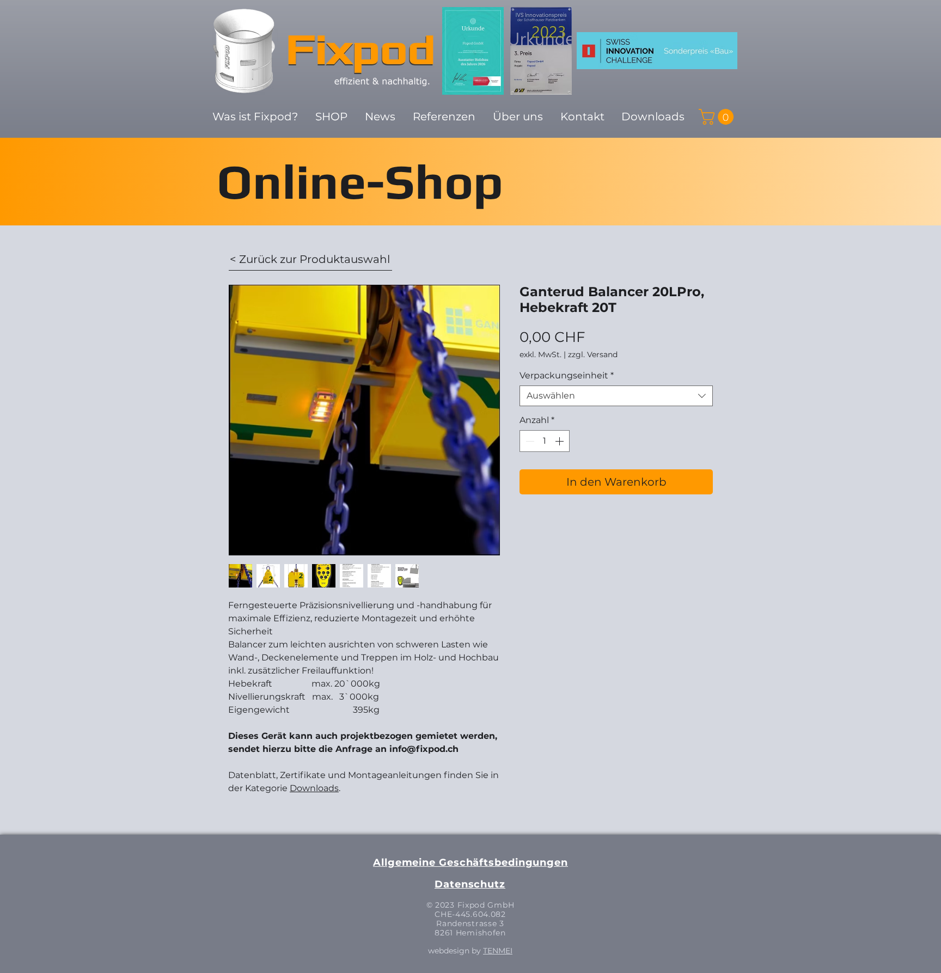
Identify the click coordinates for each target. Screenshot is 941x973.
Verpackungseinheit (567, 375)
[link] (718, 117)
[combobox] (616, 395)
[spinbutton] (544, 441)
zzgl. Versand (593, 354)
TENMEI (497, 951)
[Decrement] (528, 441)
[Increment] (560, 441)
